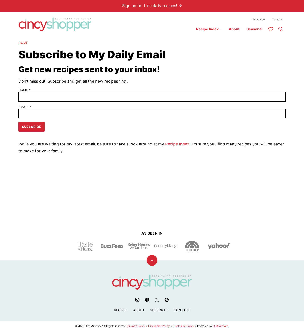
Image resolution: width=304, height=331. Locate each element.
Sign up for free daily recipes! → (152, 5)
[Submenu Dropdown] (220, 29)
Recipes (121, 310)
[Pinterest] (167, 300)
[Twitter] (157, 300)
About (234, 29)
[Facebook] (147, 300)
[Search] (281, 29)
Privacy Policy (136, 326)
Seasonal (254, 29)
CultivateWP (220, 326)
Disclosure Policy (183, 326)
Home (23, 43)
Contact (277, 19)
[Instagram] (137, 300)
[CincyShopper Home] (54, 24)
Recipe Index (207, 29)
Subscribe (258, 19)
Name (24, 90)
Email (24, 107)
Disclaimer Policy (159, 326)
